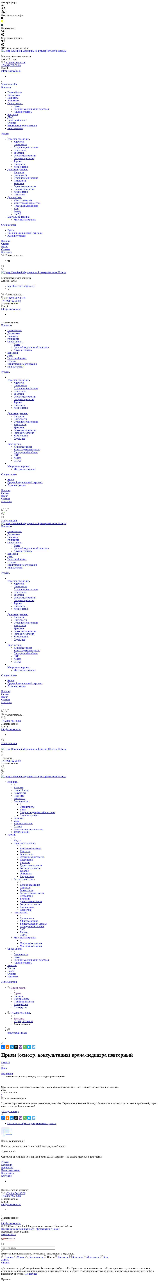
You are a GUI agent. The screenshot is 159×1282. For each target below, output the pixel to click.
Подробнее (31, 1273)
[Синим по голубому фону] (2, 25)
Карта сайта (7, 1173)
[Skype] (29, 1047)
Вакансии (12, 114)
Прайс (4, 246)
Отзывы (11, 123)
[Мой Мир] (12, 1047)
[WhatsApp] (25, 1047)
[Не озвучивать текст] (2, 45)
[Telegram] (33, 1047)
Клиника (6, 87)
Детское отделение (17, 169)
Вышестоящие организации (22, 125)
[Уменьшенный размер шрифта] (2, 5)
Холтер (17, 211)
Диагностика (14, 197)
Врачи (17, 106)
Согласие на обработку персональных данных (31, 1123)
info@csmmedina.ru (11, 71)
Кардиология (21, 166)
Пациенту (12, 97)
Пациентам (7, 1167)
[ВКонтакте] (8, 260)
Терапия (18, 161)
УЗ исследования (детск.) (27, 203)
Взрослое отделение (18, 139)
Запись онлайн (9, 84)
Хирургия (19, 141)
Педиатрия (19, 194)
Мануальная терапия (18, 217)
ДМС (10, 117)
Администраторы (23, 111)
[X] (16, 1047)
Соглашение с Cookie (48, 1229)
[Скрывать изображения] (2, 35)
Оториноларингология (26, 147)
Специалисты (15, 103)
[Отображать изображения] (3, 31)
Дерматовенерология (25, 155)
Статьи (5, 243)
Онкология (19, 164)
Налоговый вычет (17, 120)
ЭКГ (16, 208)
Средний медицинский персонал (31, 109)
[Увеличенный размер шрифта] (4, 12)
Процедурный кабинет (26, 205)
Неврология (20, 150)
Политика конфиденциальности (18, 1229)
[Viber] (20, 1047)
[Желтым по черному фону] (2, 22)
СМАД (17, 214)
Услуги (5, 133)
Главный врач (14, 92)
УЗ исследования (23, 200)
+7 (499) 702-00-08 (15, 62)
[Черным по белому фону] (2, 18)
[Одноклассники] (7, 1047)
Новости (5, 241)
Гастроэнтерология (24, 158)
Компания (6, 1164)
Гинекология (20, 144)
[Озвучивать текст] (3, 41)
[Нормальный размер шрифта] (3, 8)
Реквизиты (13, 100)
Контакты (6, 252)
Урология (19, 153)
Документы (13, 95)
